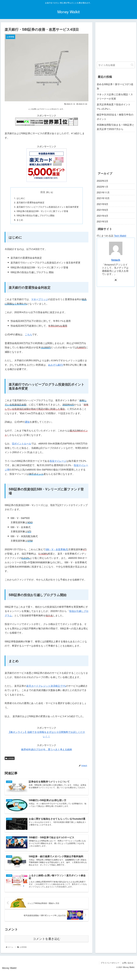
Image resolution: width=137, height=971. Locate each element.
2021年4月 (102, 215)
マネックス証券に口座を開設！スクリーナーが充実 (115, 96)
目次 (42, 192)
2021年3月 (102, 221)
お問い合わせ (127, 962)
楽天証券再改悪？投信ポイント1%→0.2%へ (113, 106)
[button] (132, 64)
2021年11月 (103, 192)
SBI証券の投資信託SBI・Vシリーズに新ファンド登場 (42, 211)
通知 (27, 421)
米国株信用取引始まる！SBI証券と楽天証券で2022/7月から (115, 127)
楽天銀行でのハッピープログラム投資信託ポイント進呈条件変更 (48, 206)
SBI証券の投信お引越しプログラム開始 (35, 215)
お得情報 (10, 758)
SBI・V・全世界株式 (56, 549)
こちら (28, 334)
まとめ (20, 219)
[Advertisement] (116, 40)
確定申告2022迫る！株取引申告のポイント (115, 116)
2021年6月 (102, 209)
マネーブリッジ (39, 299)
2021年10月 (103, 198)
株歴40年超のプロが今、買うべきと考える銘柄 (46, 749)
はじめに (21, 198)
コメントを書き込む (46, 938)
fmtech (115, 260)
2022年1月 (102, 186)
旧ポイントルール (21, 443)
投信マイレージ (58, 460)
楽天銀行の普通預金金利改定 (30, 202)
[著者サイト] (115, 279)
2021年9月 (102, 204)
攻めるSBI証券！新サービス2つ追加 (115, 86)
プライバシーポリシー (110, 962)
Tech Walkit (120, 235)
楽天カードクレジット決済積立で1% (46, 685)
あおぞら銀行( (55, 364)
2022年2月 (102, 180)
